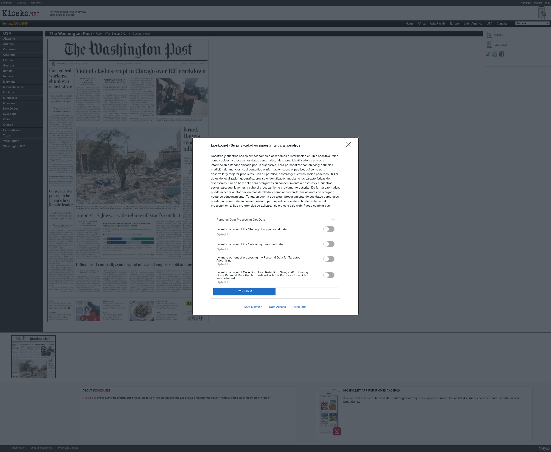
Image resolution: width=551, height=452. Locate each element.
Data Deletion (253, 306)
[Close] (350, 146)
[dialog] (275, 226)
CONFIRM (244, 291)
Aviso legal (300, 306)
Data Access (277, 306)
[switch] (328, 229)
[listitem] (275, 219)
